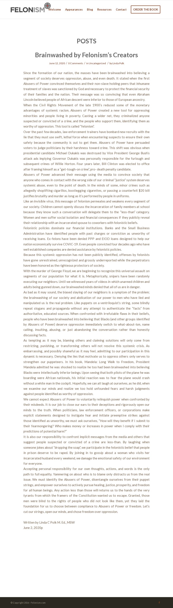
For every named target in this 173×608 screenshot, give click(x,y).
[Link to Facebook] (159, 602)
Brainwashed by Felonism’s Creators (86, 55)
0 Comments (75, 63)
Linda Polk (118, 63)
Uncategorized (97, 63)
